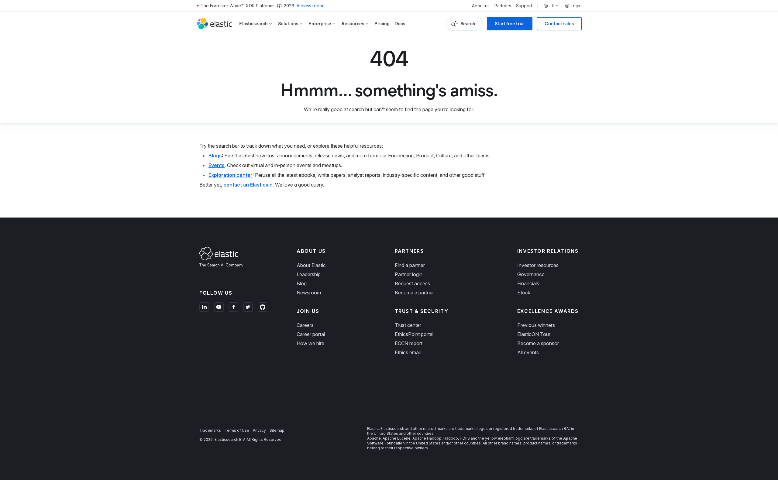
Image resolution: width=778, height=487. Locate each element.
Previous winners (536, 325)
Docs (399, 23)
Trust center (408, 325)
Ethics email (408, 352)
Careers (305, 325)
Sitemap (277, 430)
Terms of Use (237, 430)
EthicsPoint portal (414, 334)
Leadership (309, 274)
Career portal (311, 334)
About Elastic (311, 265)
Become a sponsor (538, 343)
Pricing (382, 23)
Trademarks (210, 430)
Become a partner (414, 293)
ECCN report (408, 343)
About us (481, 6)
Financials (528, 283)
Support (524, 6)
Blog (302, 283)
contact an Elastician (248, 185)
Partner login (408, 274)
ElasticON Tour (533, 334)
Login (576, 5)
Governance (531, 274)
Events (216, 165)
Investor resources (538, 265)
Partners (502, 6)
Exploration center (230, 175)
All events (528, 352)
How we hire (310, 343)
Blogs (215, 156)
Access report (311, 5)
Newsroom (309, 293)
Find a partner (410, 265)
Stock (523, 293)
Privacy (259, 430)
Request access (412, 283)
